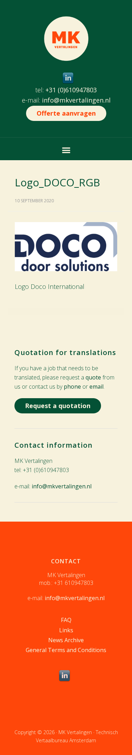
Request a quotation (57, 405)
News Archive (66, 640)
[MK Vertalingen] (66, 55)
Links (66, 630)
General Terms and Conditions (66, 650)
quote (93, 377)
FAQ (66, 620)
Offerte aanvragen (66, 113)
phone (72, 386)
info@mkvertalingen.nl (76, 100)
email (96, 386)
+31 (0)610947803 (71, 90)
